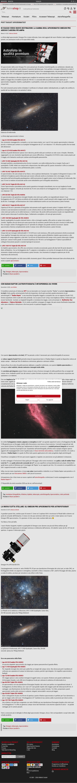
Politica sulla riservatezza (54, 381)
